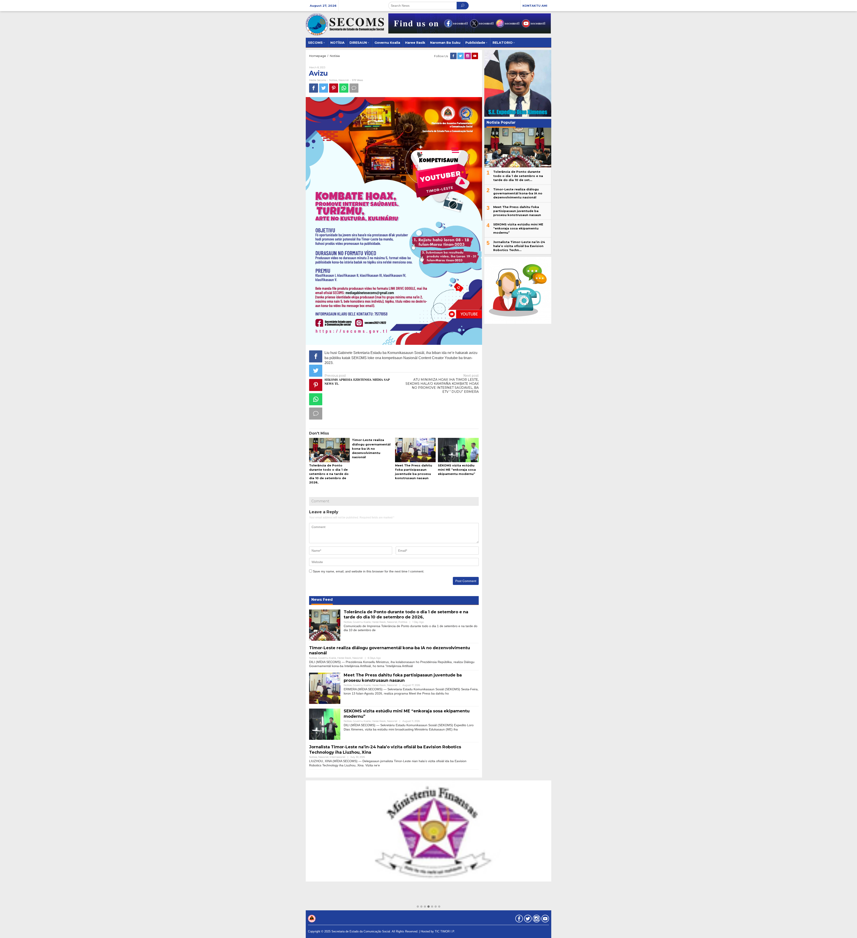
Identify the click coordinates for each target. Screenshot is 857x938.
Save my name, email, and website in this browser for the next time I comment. (368, 571)
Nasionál (344, 80)
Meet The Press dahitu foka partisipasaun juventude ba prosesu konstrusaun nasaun (403, 678)
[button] (418, 906)
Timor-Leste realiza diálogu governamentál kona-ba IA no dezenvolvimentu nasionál (371, 448)
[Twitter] (460, 56)
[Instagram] (468, 56)
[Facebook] (453, 56)
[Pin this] (333, 88)
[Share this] (313, 88)
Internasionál (337, 757)
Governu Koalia (362, 622)
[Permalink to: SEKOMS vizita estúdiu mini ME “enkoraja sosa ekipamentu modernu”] (458, 450)
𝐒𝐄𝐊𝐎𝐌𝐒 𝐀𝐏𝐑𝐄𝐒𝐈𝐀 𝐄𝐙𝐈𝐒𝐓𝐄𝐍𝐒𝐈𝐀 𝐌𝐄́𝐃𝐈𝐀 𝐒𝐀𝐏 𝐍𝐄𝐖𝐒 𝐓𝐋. (357, 380)
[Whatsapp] (343, 88)
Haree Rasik (379, 622)
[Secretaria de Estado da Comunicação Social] (345, 24)
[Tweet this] (323, 88)
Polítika (402, 622)
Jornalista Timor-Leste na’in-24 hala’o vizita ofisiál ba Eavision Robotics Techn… (519, 246)
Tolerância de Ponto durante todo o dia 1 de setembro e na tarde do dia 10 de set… (518, 175)
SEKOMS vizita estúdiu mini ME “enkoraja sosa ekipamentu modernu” (457, 470)
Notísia (333, 80)
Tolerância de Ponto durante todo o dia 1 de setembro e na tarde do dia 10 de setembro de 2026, (329, 474)
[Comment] (353, 88)
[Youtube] (475, 56)
